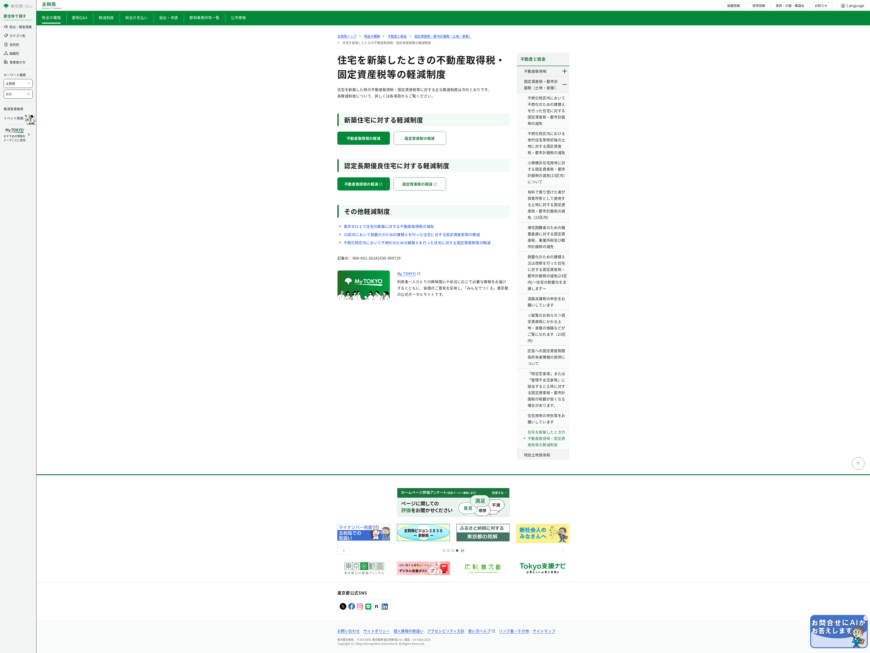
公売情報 (238, 17)
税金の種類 (51, 17)
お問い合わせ (348, 631)
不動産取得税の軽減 (364, 138)
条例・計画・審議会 (790, 5)
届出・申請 (168, 17)
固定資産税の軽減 (420, 138)
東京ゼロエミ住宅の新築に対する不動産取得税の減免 (389, 226)
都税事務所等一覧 (204, 17)
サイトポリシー (376, 631)
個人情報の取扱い (409, 631)
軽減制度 (106, 17)
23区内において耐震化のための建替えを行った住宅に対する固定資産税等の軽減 (412, 234)
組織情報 (733, 5)
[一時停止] (462, 550)
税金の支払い (136, 17)
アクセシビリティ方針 (445, 631)
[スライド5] (448, 550)
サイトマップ (544, 631)
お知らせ (821, 5)
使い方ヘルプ (479, 631)
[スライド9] (453, 550)
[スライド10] (457, 550)
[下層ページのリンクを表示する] (565, 71)
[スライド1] (444, 550)
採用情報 (758, 5)
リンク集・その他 (514, 631)
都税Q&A (79, 17)
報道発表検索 (13, 108)
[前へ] (343, 550)
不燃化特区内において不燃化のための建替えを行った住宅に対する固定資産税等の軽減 (417, 242)
